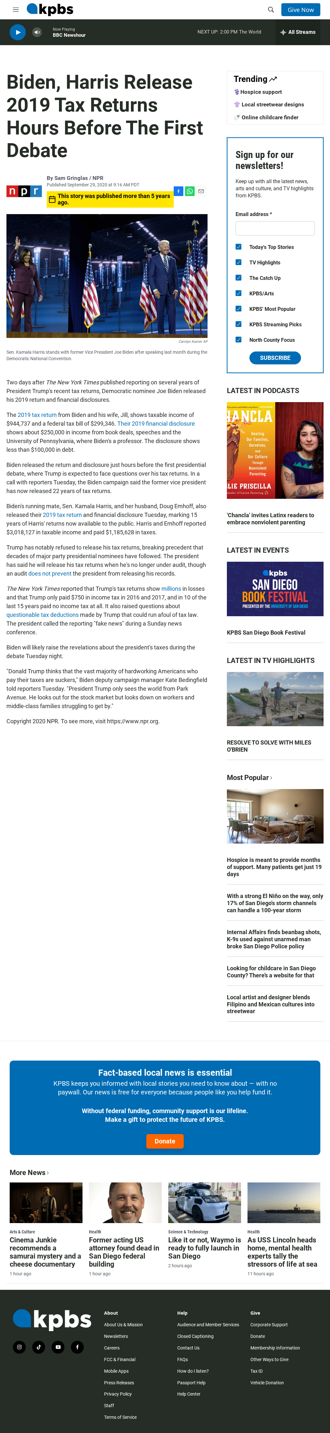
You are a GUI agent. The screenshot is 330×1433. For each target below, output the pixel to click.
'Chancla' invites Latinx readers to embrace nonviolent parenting (270, 519)
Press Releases (119, 1382)
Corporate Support (269, 1324)
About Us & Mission (123, 1324)
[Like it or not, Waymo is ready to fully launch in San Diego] (204, 1202)
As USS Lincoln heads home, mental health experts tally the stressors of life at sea (282, 1252)
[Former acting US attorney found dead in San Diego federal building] (125, 1202)
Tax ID (256, 1371)
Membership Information (275, 1347)
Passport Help (191, 1382)
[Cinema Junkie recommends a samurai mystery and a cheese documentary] (46, 1202)
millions (171, 588)
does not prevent (50, 573)
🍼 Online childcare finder (266, 117)
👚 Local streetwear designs (269, 104)
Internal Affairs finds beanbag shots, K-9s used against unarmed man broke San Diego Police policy (274, 939)
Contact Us (188, 1347)
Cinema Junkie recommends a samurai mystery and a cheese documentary (45, 1252)
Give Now (301, 10)
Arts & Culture (22, 1231)
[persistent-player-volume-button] (37, 32)
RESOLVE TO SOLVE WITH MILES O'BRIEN (269, 746)
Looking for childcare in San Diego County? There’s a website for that (271, 972)
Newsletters (116, 1336)
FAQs (182, 1359)
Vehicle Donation (267, 1382)
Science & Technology (188, 1231)
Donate (165, 1141)
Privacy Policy (118, 1394)
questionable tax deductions (42, 614)
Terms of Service (120, 1417)
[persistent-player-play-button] (17, 32)
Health (95, 1231)
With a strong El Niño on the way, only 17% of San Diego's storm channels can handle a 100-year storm (275, 903)
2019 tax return (36, 414)
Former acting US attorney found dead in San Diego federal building (124, 1252)
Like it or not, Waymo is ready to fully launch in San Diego (204, 1248)
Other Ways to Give (269, 1359)
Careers (112, 1347)
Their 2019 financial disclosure (155, 423)
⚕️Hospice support (258, 92)
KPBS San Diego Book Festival (266, 632)
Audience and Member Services (208, 1324)
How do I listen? (193, 1371)
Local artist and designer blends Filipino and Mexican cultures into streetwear (271, 1004)
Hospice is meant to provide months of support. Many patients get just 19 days (274, 866)
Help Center (188, 1394)
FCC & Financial (119, 1359)
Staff (109, 1405)
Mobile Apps (116, 1371)
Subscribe (275, 357)
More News (27, 1173)
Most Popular (248, 778)
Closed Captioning (195, 1336)
